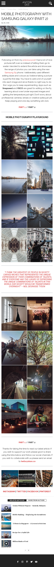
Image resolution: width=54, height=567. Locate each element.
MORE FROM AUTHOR (36, 500)
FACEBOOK (32, 491)
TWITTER (21, 491)
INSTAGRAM (9, 491)
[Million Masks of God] (6, 543)
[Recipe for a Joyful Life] (6, 535)
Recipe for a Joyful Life (21, 532)
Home (3, 9)
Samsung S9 (10, 72)
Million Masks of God (20, 541)
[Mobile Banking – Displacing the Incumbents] (6, 517)
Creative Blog (11, 9)
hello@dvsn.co (28, 461)
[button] (50, 3)
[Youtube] (36, 562)
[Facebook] (18, 562)
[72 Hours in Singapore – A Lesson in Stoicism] (6, 526)
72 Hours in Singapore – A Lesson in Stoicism (29, 523)
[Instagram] (22, 562)
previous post (29, 60)
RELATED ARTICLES (17, 500)
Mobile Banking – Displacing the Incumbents (29, 515)
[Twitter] (31, 562)
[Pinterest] (27, 562)
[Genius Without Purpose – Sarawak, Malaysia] (6, 508)
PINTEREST (45, 491)
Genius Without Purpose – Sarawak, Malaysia (29, 506)
